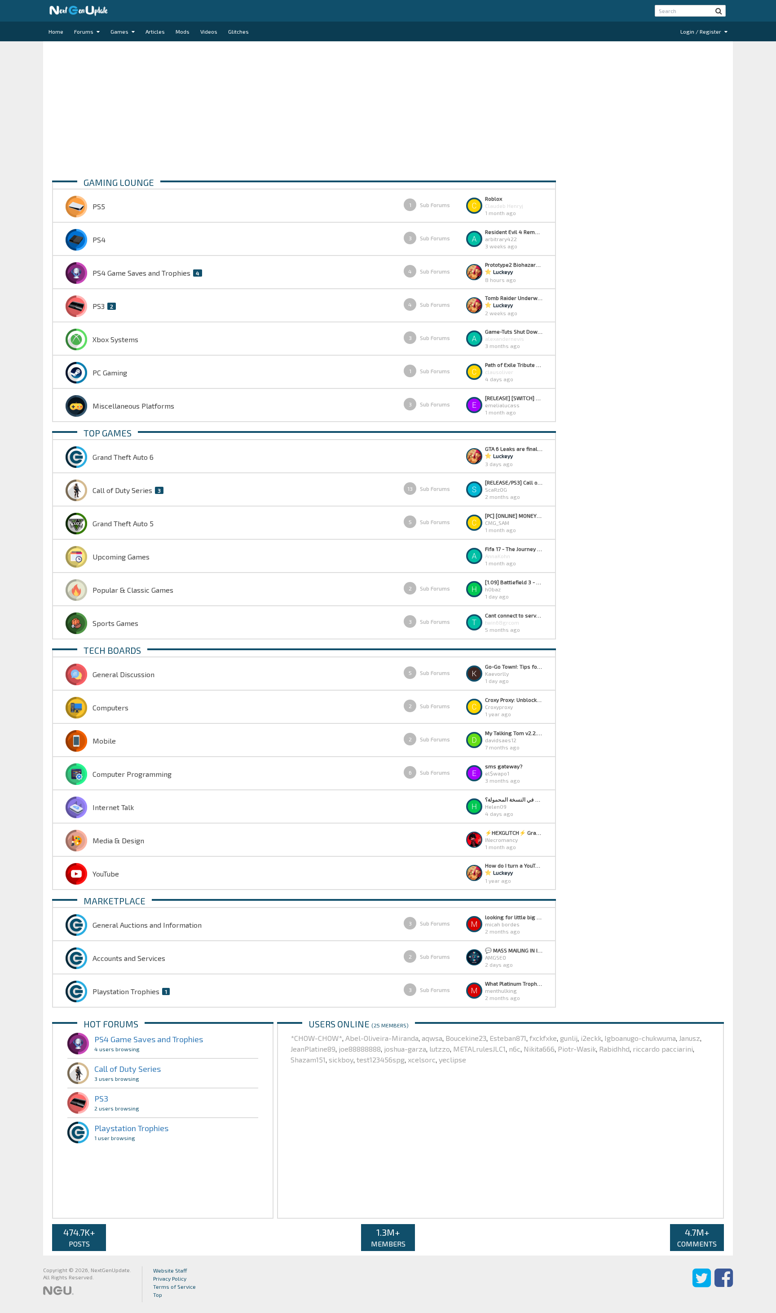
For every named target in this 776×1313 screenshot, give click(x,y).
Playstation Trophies (126, 991)
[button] (719, 11)
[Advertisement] (321, 109)
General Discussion (123, 674)
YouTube (106, 873)
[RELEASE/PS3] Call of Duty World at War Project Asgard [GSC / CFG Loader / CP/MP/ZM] (513, 482)
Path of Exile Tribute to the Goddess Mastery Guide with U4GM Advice (513, 364)
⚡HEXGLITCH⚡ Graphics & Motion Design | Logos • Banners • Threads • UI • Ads (513, 832)
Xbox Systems (115, 339)
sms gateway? (503, 766)
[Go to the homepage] (78, 11)
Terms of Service (174, 1286)
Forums (84, 31)
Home (55, 31)
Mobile (104, 740)
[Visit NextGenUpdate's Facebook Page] (723, 1284)
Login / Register (701, 31)
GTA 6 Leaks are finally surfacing (513, 448)
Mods (183, 31)
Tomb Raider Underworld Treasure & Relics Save (513, 298)
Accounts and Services (129, 958)
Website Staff (170, 1270)
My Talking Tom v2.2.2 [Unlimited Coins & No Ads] (513, 733)
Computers (110, 707)
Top (157, 1294)
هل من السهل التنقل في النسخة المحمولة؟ (513, 799)
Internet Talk (113, 807)
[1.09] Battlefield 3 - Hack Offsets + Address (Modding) (513, 582)
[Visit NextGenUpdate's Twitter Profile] (701, 1284)
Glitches (238, 31)
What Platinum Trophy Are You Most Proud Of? (513, 983)
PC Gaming (110, 372)
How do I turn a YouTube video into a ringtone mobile (513, 865)
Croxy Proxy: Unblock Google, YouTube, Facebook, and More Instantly (513, 699)
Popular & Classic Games (133, 590)
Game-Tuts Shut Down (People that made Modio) (513, 331)
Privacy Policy (169, 1278)
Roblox (493, 198)
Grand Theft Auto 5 (123, 523)
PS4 (99, 239)
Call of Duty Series (122, 490)
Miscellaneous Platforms (133, 405)
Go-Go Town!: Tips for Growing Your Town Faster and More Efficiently (513, 666)
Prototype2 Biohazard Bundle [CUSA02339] (513, 264)
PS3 (99, 306)
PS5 (99, 206)
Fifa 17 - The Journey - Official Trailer (513, 549)
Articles (155, 31)
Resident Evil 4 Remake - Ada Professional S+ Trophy (513, 232)
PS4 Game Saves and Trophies (141, 273)
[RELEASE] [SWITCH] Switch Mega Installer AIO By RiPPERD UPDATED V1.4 (513, 398)
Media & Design (118, 840)
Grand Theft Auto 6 (123, 457)
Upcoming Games (121, 556)
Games (120, 31)
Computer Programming (132, 774)
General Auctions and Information (147, 925)
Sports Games (115, 623)
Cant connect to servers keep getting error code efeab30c (513, 615)
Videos (208, 31)
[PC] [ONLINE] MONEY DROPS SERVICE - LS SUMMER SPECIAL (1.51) (513, 515)
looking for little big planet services (513, 917)
